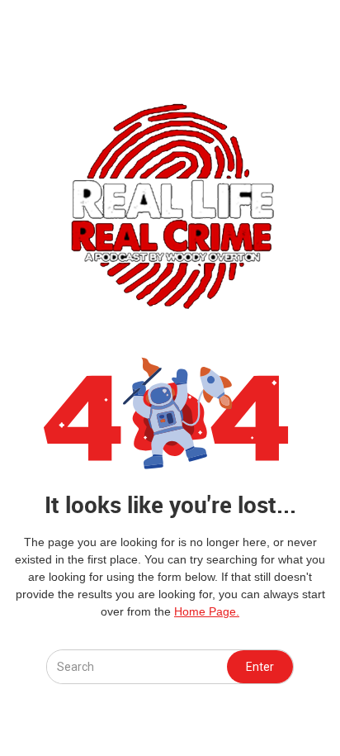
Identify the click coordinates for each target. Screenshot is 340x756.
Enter (260, 666)
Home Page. (206, 611)
